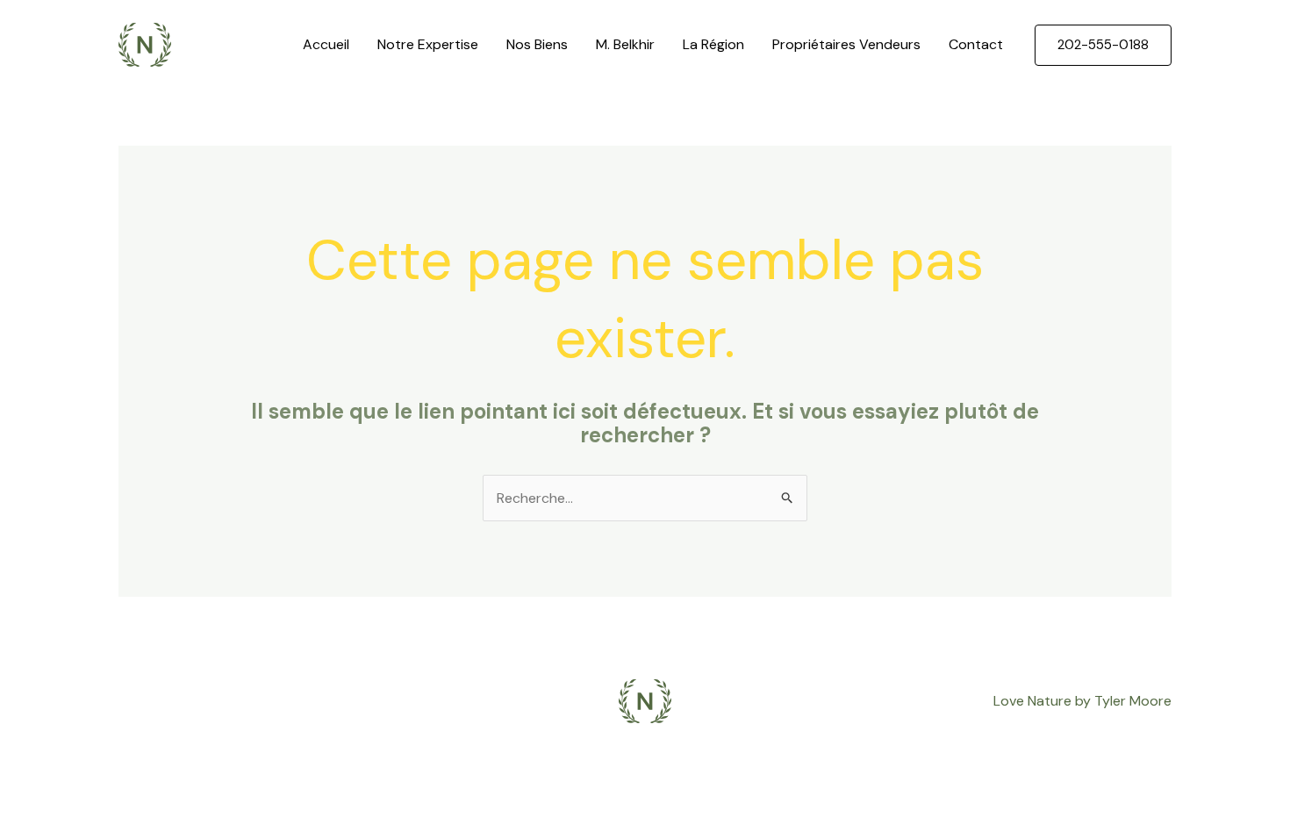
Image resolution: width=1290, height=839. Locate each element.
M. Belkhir (625, 44)
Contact (976, 44)
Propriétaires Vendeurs (846, 44)
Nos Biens (537, 44)
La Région (713, 44)
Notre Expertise (427, 44)
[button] (1103, 45)
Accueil (326, 44)
